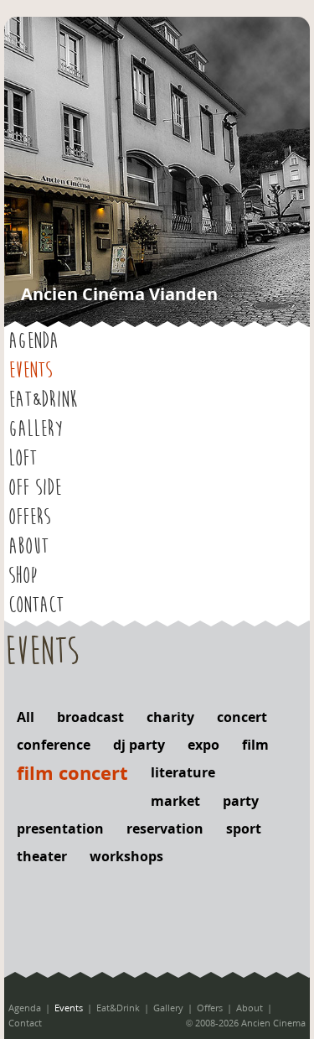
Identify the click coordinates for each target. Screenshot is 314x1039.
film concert (72, 772)
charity (170, 717)
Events (30, 370)
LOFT (22, 458)
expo (203, 744)
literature (183, 772)
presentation (60, 828)
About (28, 546)
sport (243, 828)
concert (242, 717)
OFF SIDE (34, 488)
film (255, 744)
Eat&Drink (42, 400)
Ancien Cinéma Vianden (119, 294)
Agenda (33, 341)
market (175, 801)
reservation (164, 828)
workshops (126, 856)
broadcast (90, 717)
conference (53, 744)
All (25, 717)
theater (42, 856)
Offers (29, 517)
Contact (36, 605)
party (241, 801)
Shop (22, 576)
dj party (139, 744)
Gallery (35, 429)
